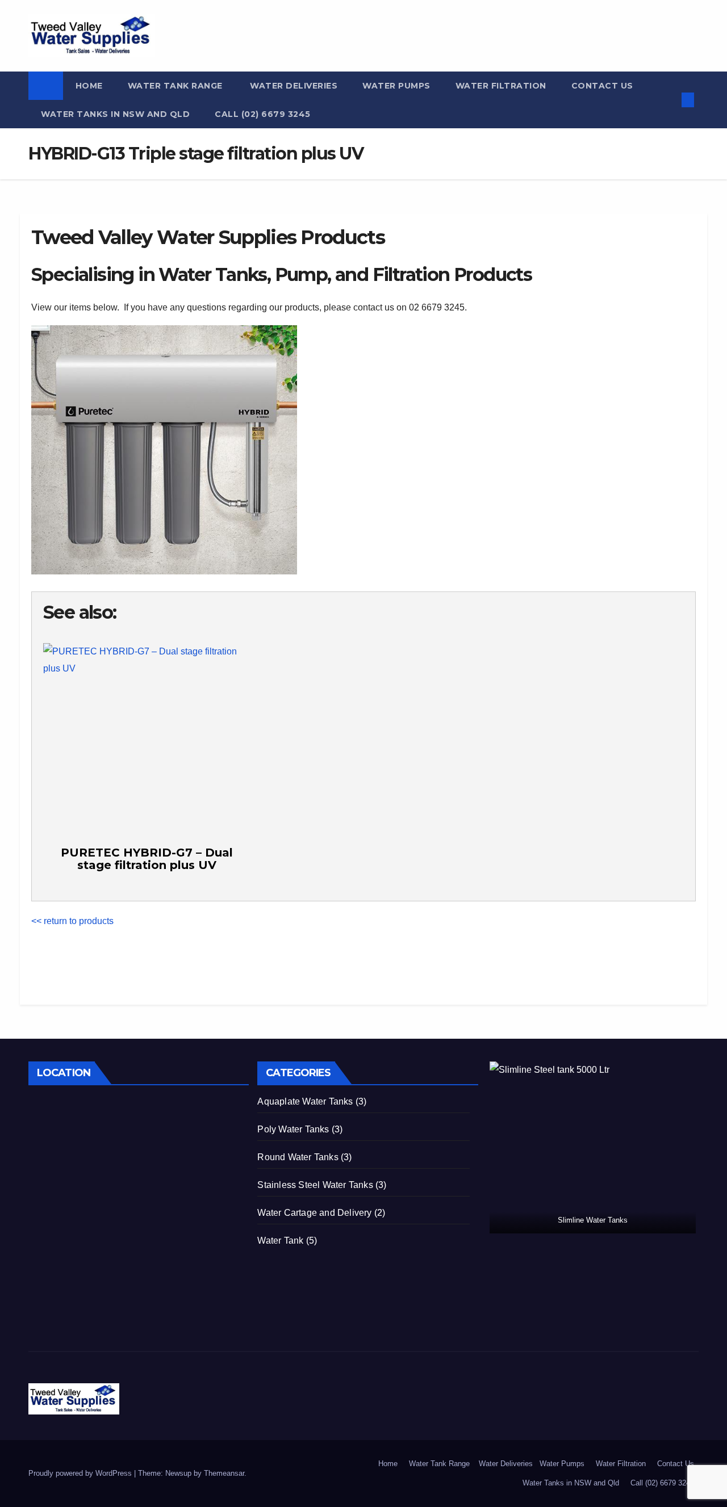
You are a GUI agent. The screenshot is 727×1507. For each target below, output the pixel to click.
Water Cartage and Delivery (314, 1213)
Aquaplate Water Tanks (305, 1101)
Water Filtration (501, 86)
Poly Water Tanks (293, 1129)
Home (89, 86)
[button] (669, 99)
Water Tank (280, 1240)
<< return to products (72, 921)
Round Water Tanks (297, 1157)
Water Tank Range (175, 86)
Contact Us (602, 86)
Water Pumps (396, 86)
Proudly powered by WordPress (81, 1473)
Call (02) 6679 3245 (263, 114)
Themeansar (224, 1473)
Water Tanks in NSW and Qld (115, 114)
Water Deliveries (293, 86)
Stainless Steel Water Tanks (315, 1185)
